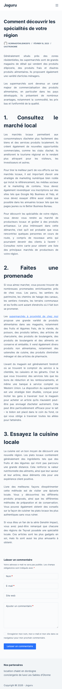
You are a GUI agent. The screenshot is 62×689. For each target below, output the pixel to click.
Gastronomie (10, 46)
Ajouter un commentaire (19, 606)
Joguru (10, 5)
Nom (9, 576)
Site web (10, 595)
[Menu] (57, 5)
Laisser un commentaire (20, 646)
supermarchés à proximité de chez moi (33, 316)
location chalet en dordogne (20, 670)
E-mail (10, 585)
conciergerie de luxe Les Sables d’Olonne (27, 674)
